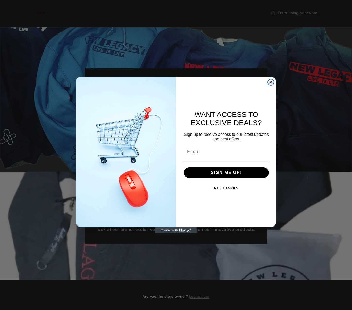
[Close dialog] (271, 82)
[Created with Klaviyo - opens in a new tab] (176, 230)
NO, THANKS (226, 188)
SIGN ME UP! (226, 172)
